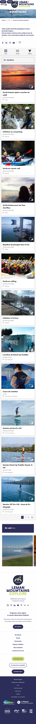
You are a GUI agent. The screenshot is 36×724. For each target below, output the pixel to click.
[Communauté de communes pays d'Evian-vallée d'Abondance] (9, 702)
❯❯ (32, 517)
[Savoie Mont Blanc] (7, 711)
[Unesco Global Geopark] (24, 711)
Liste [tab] (5, 53)
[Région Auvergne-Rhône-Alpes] (25, 702)
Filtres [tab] (30, 53)
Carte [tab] (17, 53)
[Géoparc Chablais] (16, 711)
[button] (19, 42)
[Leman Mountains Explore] (22, 4)
